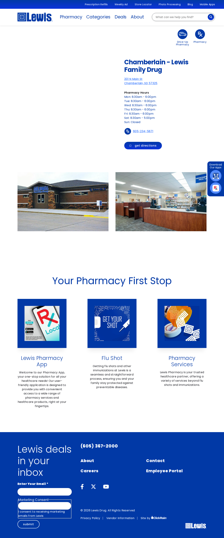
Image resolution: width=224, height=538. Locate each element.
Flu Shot (112, 358)
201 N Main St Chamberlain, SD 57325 (141, 81)
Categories (98, 17)
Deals (121, 17)
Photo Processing (169, 4)
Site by (146, 518)
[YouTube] (106, 487)
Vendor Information (120, 518)
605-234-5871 (143, 131)
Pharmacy (71, 17)
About (137, 17)
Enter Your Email (33, 484)
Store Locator (143, 4)
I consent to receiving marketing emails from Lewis (41, 514)
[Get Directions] (56, 86)
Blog (190, 4)
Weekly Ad (121, 4)
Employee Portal (164, 471)
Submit (28, 524)
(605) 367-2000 (99, 446)
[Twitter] (93, 487)
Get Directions (146, 146)
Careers (89, 471)
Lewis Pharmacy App (42, 361)
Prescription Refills (96, 4)
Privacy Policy (90, 518)
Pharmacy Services (182, 361)
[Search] (211, 17)
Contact (155, 460)
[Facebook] (82, 487)
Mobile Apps (207, 4)
